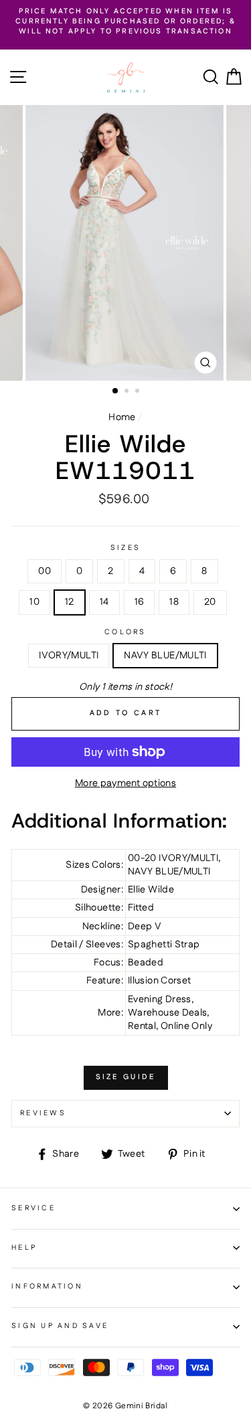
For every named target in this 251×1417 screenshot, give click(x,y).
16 (140, 602)
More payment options (125, 783)
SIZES (125, 548)
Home (121, 417)
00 (44, 571)
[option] (125, 22)
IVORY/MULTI (68, 655)
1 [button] (115, 391)
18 (174, 602)
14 (104, 602)
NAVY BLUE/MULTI (165, 655)
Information (47, 1286)
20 (210, 602)
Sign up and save (59, 1326)
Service (33, 1208)
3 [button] (138, 392)
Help (24, 1247)
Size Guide (126, 1077)
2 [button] (127, 392)
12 (69, 602)
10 (34, 602)
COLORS (125, 633)
